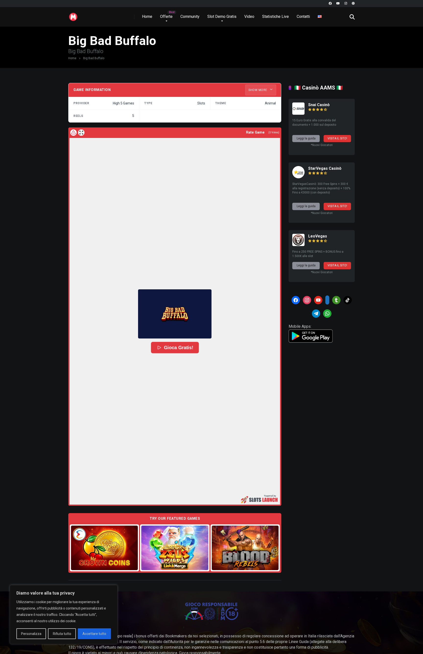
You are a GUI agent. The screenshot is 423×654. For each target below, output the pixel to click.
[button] (175, 313)
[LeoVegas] (298, 244)
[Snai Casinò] (298, 113)
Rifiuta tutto (62, 634)
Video (249, 16)
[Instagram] (345, 3)
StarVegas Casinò (324, 168)
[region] (64, 614)
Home (147, 16)
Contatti (303, 16)
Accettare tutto (94, 634)
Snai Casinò (319, 104)
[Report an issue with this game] (73, 132)
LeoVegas (317, 236)
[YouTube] (338, 3)
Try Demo (104, 547)
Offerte (166, 16)
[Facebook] (330, 3)
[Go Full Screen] (81, 132)
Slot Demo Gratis (221, 16)
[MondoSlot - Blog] (73, 15)
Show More (258, 90)
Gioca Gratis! (178, 347)
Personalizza (31, 634)
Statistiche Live (275, 16)
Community (190, 16)
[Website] (353, 3)
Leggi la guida (306, 138)
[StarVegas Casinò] (298, 177)
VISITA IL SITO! (337, 138)
